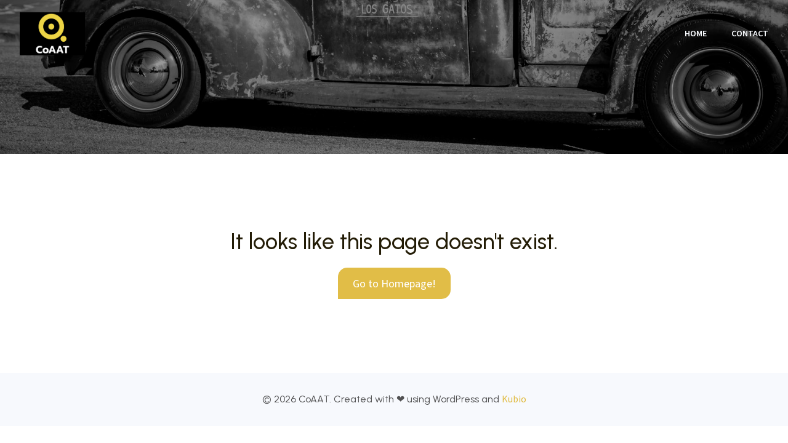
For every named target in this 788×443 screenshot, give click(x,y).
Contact (749, 33)
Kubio (514, 399)
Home (696, 33)
